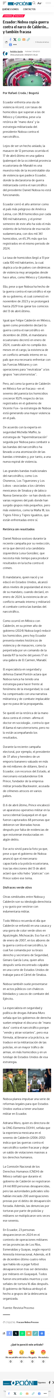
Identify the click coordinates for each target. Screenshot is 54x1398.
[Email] (24, 39)
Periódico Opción (16, 51)
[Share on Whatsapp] (19, 39)
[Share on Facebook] (10, 39)
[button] (5, 3)
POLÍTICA (19, 16)
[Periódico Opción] (20, 3)
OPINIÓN (8, 16)
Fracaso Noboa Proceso (28, 1322)
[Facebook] (49, 1382)
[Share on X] (15, 39)
